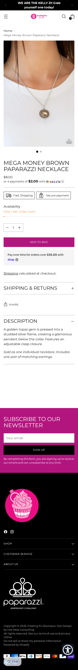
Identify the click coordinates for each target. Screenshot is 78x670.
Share (14, 304)
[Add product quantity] (7, 228)
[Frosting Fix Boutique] (39, 16)
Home (8, 31)
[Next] (72, 5)
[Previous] (6, 5)
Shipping (11, 273)
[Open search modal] (64, 16)
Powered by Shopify (16, 644)
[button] (39, 181)
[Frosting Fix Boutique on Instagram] (12, 532)
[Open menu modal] (6, 16)
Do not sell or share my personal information (32, 640)
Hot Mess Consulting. (21, 629)
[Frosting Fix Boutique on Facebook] (6, 532)
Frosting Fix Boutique (41, 625)
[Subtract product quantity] (19, 228)
